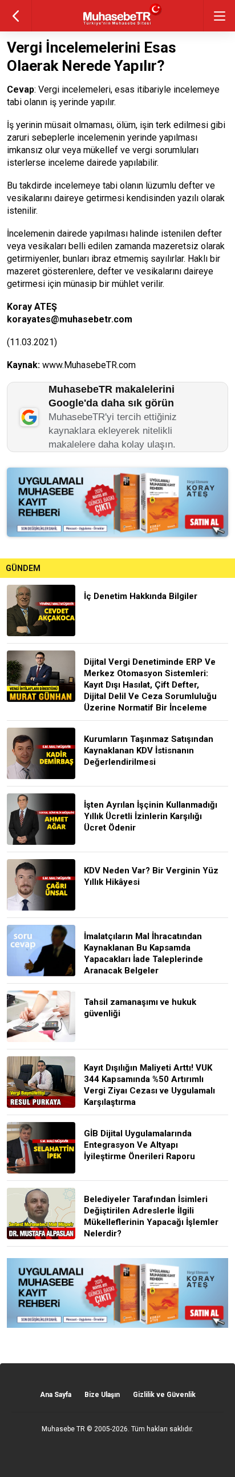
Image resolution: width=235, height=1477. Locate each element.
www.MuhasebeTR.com (89, 365)
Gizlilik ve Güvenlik (164, 1395)
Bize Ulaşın (102, 1395)
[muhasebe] (118, 25)
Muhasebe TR (63, 1429)
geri (15, 15)
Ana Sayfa (55, 1395)
